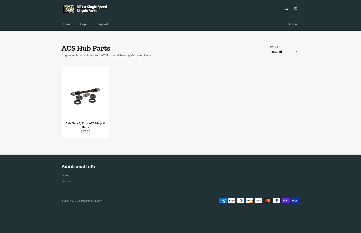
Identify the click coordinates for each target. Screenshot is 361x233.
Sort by (275, 46)
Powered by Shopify (91, 201)
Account (294, 24)
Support (103, 24)
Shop (82, 24)
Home (65, 24)
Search (65, 175)
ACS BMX (75, 201)
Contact (66, 181)
